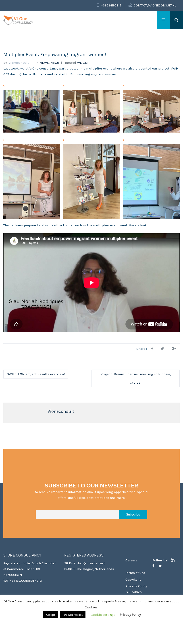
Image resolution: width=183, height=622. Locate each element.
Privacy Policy (130, 615)
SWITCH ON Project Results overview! (36, 374)
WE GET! (83, 63)
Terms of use (135, 573)
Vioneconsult (18, 63)
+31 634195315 (111, 5)
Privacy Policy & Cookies (136, 589)
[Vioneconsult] (18, 20)
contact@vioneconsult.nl (155, 5)
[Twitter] (162, 566)
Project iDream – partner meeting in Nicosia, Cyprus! (136, 378)
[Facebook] (155, 566)
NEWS (44, 63)
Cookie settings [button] (103, 615)
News (54, 63)
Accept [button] (50, 614)
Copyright (133, 579)
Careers (131, 560)
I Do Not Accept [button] (73, 614)
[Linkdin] (174, 560)
